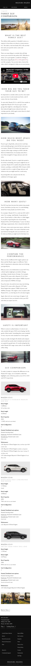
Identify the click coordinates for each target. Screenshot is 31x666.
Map (2, 626)
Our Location (20, 636)
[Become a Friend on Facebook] (18, 614)
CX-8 (19, 60)
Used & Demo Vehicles (7, 633)
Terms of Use (20, 644)
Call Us (5, 7)
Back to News (5, 610)
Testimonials (20, 653)
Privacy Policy (20, 647)
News (19, 641)
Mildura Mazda (23, 3)
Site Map (19, 655)
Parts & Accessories (6, 638)
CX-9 (25, 60)
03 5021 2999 (8, 623)
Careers (19, 650)
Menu (26, 7)
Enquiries (19, 638)
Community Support (6, 653)
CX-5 (16, 60)
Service (3, 636)
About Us (4, 650)
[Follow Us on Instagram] (13, 614)
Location (14, 7)
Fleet (3, 644)
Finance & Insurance (6, 641)
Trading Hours (10, 626)
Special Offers (20, 633)
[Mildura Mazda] (3, 3)
